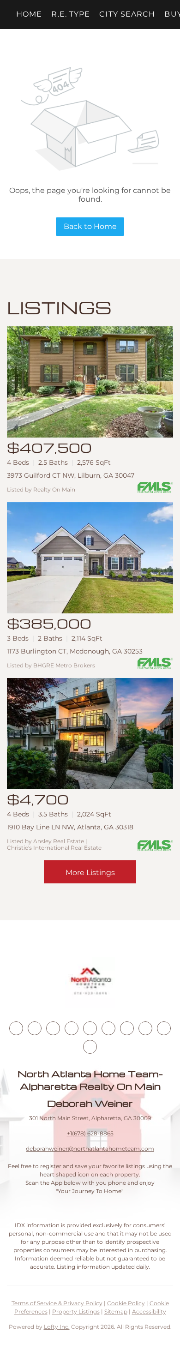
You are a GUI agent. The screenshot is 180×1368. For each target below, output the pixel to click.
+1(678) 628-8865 (90, 1133)
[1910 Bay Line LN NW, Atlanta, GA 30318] (90, 733)
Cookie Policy (126, 1303)
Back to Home (90, 226)
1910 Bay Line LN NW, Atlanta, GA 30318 (70, 827)
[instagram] (90, 1028)
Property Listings (76, 1311)
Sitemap (115, 1311)
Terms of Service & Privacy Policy (57, 1303)
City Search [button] (127, 14)
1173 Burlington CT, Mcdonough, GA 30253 (75, 651)
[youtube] (108, 1028)
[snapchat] (145, 1028)
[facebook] (16, 1028)
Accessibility (149, 1311)
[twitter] (53, 1028)
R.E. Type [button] (70, 14)
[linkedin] (35, 1028)
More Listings (90, 872)
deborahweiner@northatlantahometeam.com (90, 1148)
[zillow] (71, 1028)
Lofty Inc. (57, 1326)
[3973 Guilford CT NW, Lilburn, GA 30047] (90, 382)
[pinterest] (164, 1028)
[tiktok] (127, 1028)
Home (29, 14)
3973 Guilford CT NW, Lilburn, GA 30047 (70, 475)
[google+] (90, 1047)
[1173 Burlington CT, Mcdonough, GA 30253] (90, 557)
